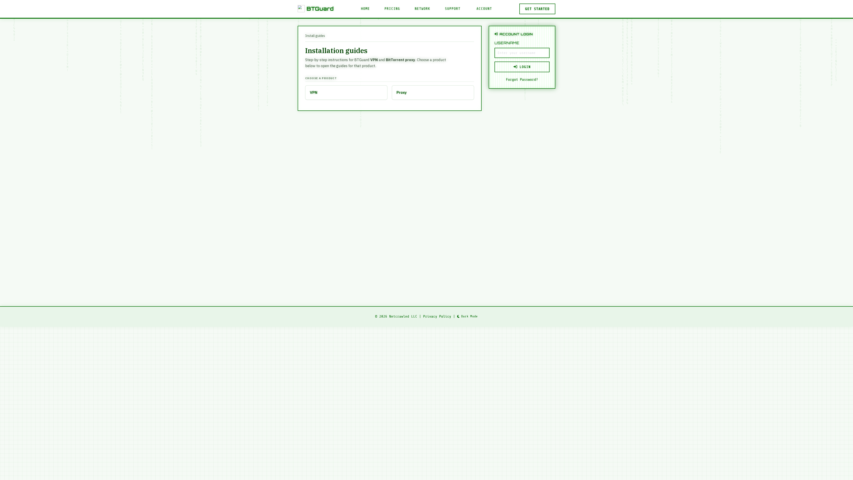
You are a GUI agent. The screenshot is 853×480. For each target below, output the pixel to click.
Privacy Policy (437, 316)
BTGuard (320, 8)
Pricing (392, 9)
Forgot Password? (522, 80)
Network (422, 9)
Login (524, 67)
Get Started (537, 9)
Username (506, 43)
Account (484, 9)
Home (365, 9)
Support (452, 9)
